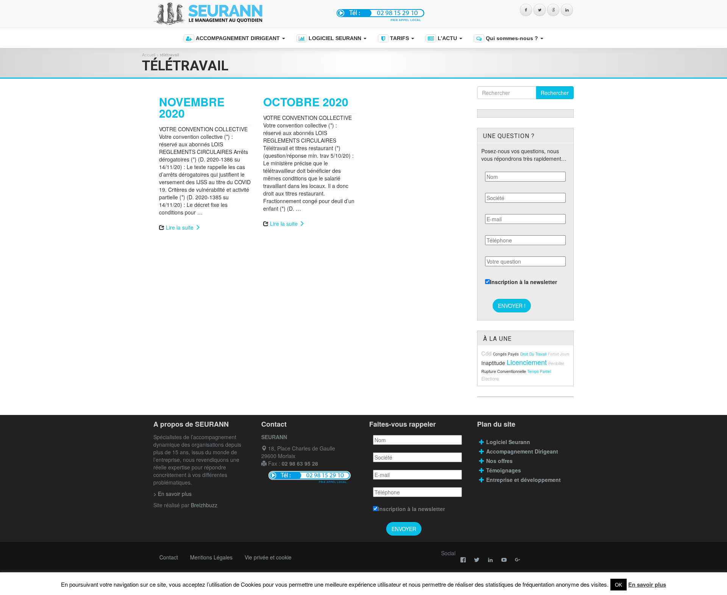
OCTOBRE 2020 (305, 101)
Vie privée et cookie (268, 557)
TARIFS (399, 38)
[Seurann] (237, 13)
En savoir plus (647, 584)
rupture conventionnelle (503, 371)
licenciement (527, 362)
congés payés (506, 354)
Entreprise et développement (523, 479)
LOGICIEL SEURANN (335, 38)
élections (490, 379)
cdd (486, 353)
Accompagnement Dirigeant (523, 451)
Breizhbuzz (204, 505)
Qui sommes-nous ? (512, 38)
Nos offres (499, 461)
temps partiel (539, 371)
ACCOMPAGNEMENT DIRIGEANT (237, 38)
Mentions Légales (211, 557)
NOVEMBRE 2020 (192, 107)
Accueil (148, 54)
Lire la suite (180, 227)
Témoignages (503, 470)
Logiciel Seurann (508, 442)
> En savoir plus (172, 493)
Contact (168, 557)
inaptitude (493, 363)
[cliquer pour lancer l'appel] (381, 12)
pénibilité (556, 363)
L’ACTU (447, 38)
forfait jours (558, 354)
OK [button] (618, 584)
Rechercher (555, 92)
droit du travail (533, 354)
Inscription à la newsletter (523, 282)
